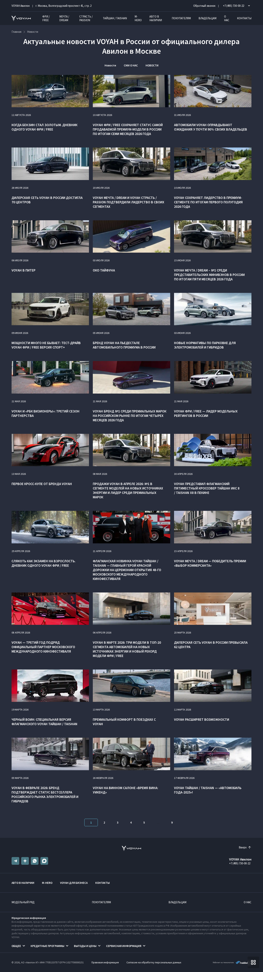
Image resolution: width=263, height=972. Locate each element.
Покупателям (181, 18)
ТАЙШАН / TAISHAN (115, 18)
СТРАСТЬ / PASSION (86, 18)
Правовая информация (105, 962)
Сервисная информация (123, 946)
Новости (110, 65)
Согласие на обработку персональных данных (153, 962)
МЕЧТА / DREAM (64, 18)
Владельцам (207, 18)
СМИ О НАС (131, 65)
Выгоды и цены (85, 946)
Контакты (244, 18)
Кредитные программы (47, 946)
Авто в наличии (155, 18)
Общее (16, 946)
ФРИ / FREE (46, 18)
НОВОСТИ (152, 65)
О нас (226, 18)
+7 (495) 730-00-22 (239, 863)
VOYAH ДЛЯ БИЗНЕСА (74, 883)
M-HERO (138, 18)
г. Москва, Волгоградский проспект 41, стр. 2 (63, 6)
